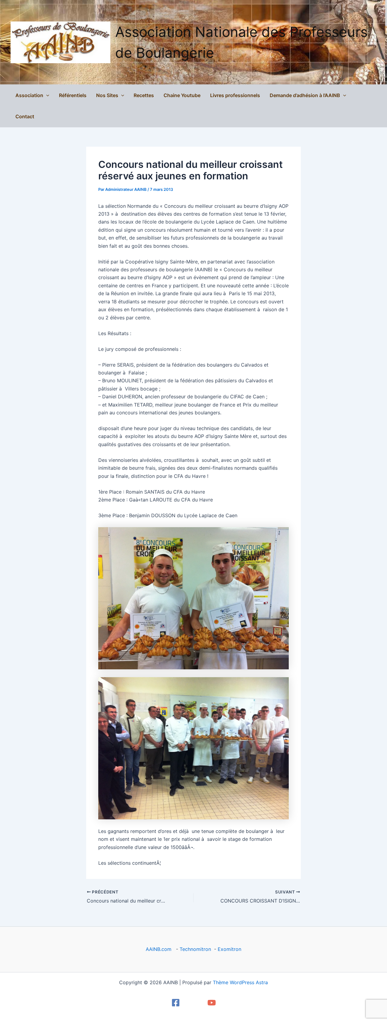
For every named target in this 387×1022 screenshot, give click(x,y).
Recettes (144, 95)
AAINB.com (160, 949)
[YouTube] (211, 1002)
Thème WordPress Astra (240, 982)
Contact (24, 116)
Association (29, 95)
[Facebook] (175, 1002)
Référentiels (72, 95)
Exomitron (229, 949)
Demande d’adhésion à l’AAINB (305, 95)
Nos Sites (107, 95)
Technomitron (195, 949)
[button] (46, 95)
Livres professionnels (235, 95)
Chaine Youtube (182, 95)
